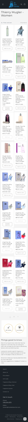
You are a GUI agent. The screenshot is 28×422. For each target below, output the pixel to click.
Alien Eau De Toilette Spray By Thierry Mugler (20, 300)
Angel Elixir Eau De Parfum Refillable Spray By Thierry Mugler (20, 273)
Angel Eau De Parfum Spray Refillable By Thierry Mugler (7, 215)
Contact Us (6, 391)
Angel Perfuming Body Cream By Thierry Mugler (7, 68)
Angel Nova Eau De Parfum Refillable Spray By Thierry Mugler (7, 273)
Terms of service (10, 418)
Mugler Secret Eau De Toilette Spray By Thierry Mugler (7, 158)
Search (5, 369)
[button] (2, 4)
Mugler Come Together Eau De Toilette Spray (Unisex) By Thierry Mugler (20, 68)
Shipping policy (19, 418)
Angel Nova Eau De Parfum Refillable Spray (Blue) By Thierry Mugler (20, 244)
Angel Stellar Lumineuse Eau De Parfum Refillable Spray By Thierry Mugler (7, 98)
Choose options (7, 108)
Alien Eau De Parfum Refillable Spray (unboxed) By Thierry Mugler (7, 129)
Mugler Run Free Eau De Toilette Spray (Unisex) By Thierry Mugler (20, 158)
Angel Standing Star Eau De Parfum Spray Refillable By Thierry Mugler (7, 187)
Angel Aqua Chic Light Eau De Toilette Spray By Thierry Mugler (7, 301)
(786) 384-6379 (7, 402)
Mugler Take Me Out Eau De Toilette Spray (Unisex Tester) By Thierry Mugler (20, 130)
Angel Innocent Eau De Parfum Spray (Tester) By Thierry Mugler (7, 41)
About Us (5, 372)
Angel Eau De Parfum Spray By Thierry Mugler (20, 214)
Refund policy (13, 416)
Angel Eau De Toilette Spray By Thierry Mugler (20, 186)
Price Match (6, 375)
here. (2, 362)
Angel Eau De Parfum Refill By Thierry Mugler (7, 243)
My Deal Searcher (13, 414)
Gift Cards (5, 378)
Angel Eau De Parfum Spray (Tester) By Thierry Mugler (20, 41)
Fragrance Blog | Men (9, 385)
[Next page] (17, 316)
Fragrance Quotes (8, 388)
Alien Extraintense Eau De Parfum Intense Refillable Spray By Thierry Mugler (20, 98)
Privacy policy (20, 416)
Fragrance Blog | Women (9, 382)
